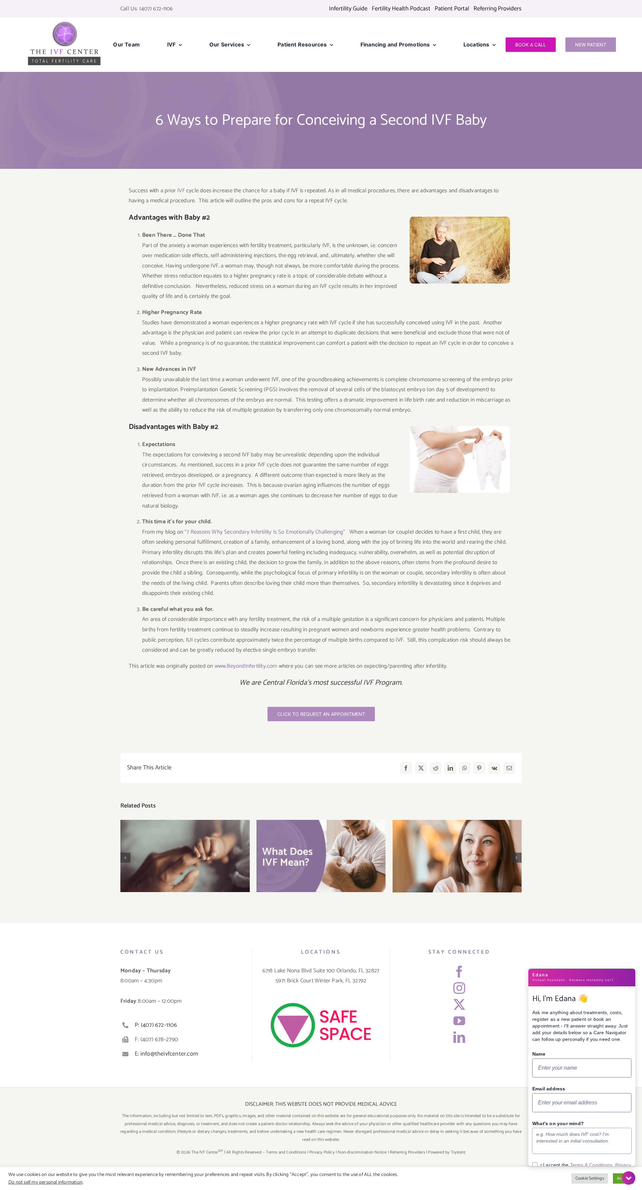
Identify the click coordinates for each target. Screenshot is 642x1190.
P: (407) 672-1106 (156, 1025)
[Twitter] (459, 1004)
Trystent (458, 1152)
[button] (125, 858)
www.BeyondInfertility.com (246, 666)
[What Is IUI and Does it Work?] (457, 856)
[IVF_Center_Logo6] (64, 23)
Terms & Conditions (591, 1165)
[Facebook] (459, 971)
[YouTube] (459, 1020)
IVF (181, 190)
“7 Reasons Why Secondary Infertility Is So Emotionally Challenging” (265, 532)
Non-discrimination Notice (362, 1152)
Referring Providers (407, 1152)
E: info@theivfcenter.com (166, 1054)
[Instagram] (459, 988)
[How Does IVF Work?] (185, 856)
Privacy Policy (322, 1152)
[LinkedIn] (459, 1037)
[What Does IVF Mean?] (321, 856)
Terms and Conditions (286, 1152)
